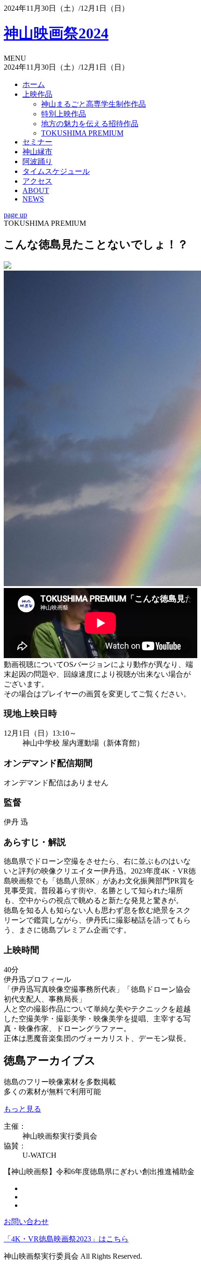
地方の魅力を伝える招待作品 (89, 124)
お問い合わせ (26, 1222)
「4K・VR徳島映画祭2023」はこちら (66, 1239)
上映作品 (37, 94)
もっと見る (22, 1109)
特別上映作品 (63, 114)
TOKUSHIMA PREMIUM (82, 133)
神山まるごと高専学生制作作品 (93, 104)
